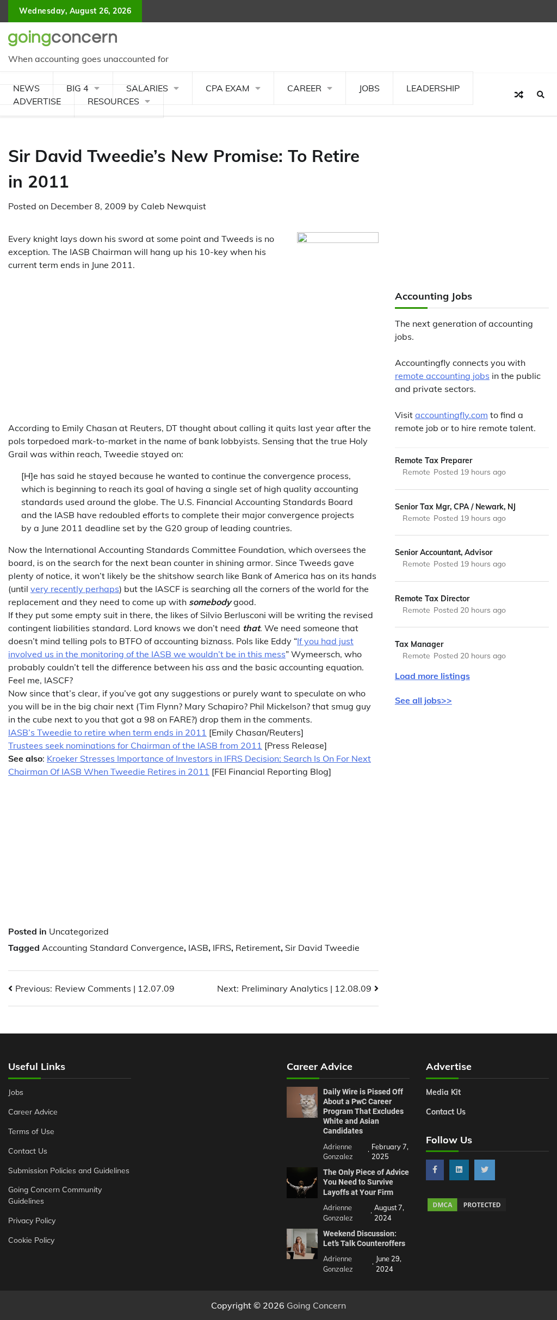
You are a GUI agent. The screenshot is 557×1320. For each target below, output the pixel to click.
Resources (113, 101)
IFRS (222, 947)
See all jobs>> (423, 700)
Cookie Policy (31, 1239)
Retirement (258, 947)
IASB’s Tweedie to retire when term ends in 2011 (107, 732)
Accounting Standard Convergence (113, 947)
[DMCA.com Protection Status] (467, 1209)
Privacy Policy (31, 1220)
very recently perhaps (74, 588)
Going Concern (316, 1305)
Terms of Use (31, 1131)
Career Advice (33, 1111)
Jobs (369, 88)
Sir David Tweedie (322, 947)
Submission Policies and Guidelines (68, 1170)
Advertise (37, 101)
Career (304, 88)
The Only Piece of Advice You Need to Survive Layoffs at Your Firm (366, 1182)
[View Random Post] (519, 94)
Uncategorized (79, 931)
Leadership (433, 88)
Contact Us (27, 1150)
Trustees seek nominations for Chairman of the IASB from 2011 (135, 745)
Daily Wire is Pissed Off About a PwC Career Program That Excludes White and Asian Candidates (363, 1111)
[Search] (541, 94)
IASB (198, 947)
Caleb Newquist (173, 206)
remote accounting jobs (442, 375)
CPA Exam (228, 88)
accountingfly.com (451, 414)
